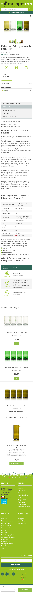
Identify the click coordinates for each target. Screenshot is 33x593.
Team (3, 548)
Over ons (4, 519)
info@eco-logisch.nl (5, 493)
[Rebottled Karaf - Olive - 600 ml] (16, 432)
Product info (7, 107)
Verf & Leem (22, 490)
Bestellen (25, 590)
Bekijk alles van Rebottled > (9, 125)
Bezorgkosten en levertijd (11, 103)
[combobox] (16, 90)
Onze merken (22, 504)
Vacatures (4, 532)
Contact (4, 530)
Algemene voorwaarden (5, 540)
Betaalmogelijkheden (8, 535)
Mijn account (22, 523)
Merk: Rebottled (8, 113)
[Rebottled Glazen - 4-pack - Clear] (16, 321)
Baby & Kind (22, 500)
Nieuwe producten (24, 507)
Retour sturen (5, 523)
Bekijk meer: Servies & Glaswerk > (11, 126)
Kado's (20, 497)
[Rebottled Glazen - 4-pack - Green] (16, 355)
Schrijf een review (14, 55)
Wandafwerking (23, 495)
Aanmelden (21, 521)
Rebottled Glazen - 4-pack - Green (16, 367)
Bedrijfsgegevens (7, 546)
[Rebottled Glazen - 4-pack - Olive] (16, 394)
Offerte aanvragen (9, 110)
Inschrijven (16, 565)
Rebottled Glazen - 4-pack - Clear (16, 333)
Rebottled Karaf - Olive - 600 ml (16, 446)
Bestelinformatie (7, 521)
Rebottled (7, 52)
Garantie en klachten (8, 537)
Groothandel (5, 528)
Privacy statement (7, 544)
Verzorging (21, 502)
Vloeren (20, 493)
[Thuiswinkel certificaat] (6, 497)
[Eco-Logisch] (14, 2)
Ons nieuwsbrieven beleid (16, 569)
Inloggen (21, 519)
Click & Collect (6, 526)
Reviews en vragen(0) (9, 117)
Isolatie (20, 488)
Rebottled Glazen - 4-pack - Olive (16, 406)
